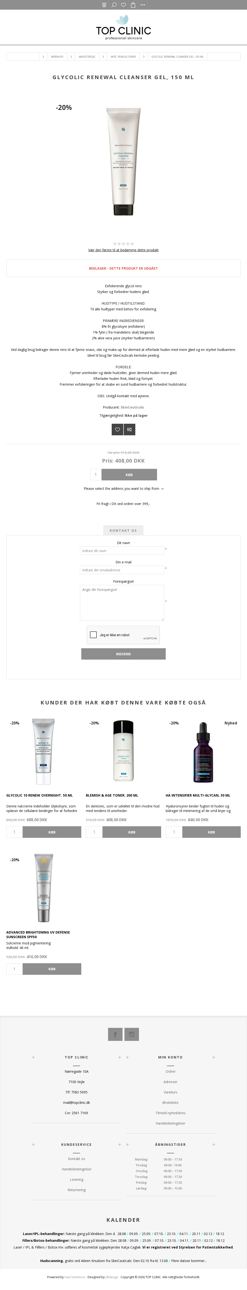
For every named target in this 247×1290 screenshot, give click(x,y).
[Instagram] (131, 1034)
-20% (64, 107)
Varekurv (170, 1092)
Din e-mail (123, 562)
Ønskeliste (123, 5)
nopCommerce (74, 1277)
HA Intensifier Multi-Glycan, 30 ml (198, 795)
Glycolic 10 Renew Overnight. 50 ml (39, 795)
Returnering (77, 1190)
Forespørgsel (123, 581)
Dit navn (123, 542)
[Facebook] (115, 1034)
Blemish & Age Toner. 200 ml (112, 795)
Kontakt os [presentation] (123, 530)
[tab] (123, 530)
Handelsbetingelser (170, 1123)
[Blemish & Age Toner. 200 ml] (123, 750)
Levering (76, 1179)
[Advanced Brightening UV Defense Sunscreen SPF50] (43, 887)
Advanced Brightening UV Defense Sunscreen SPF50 (38, 934)
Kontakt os (76, 1158)
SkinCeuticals (132, 407)
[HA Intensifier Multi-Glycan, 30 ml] (203, 750)
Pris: (108, 460)
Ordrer (170, 1071)
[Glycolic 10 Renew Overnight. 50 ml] (43, 750)
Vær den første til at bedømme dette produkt (123, 250)
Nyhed (231, 723)
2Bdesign (111, 1277)
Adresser (170, 1081)
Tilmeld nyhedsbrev (170, 1113)
